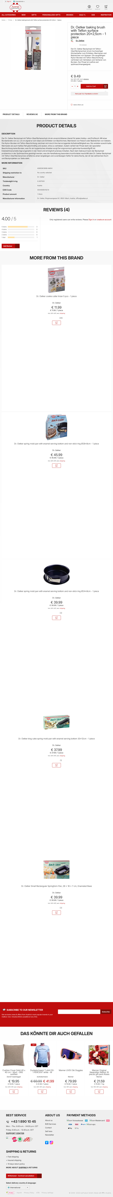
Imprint (19, 1193)
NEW (23, 15)
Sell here (48, 1131)
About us (48, 1120)
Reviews (32, 114)
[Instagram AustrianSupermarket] (51, 1142)
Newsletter (49, 1135)
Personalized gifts (51, 15)
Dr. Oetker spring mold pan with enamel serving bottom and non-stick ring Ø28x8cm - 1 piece (56, 444)
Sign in (91, 219)
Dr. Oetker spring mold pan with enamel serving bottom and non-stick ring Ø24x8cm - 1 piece (56, 591)
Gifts (34, 15)
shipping (86, 79)
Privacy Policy (29, 1193)
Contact (48, 1128)
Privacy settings (47, 1193)
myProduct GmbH (86, 1193)
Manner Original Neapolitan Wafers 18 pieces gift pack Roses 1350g (99, 1073)
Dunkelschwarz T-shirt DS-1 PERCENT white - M (42, 1071)
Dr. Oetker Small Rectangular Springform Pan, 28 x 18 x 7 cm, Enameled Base (56, 886)
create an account (104, 219)
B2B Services (50, 1124)
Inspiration (106, 15)
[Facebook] (46, 1142)
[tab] (46, 234)
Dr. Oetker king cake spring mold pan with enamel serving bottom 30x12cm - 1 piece (56, 739)
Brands (69, 15)
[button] (72, 86)
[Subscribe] (105, 1011)
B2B (93, 15)
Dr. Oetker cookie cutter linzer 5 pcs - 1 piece (56, 296)
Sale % (82, 15)
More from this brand (56, 114)
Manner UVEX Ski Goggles (71, 1070)
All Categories (9, 15)
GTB (37, 1193)
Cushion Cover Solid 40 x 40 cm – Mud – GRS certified (13, 1072)
